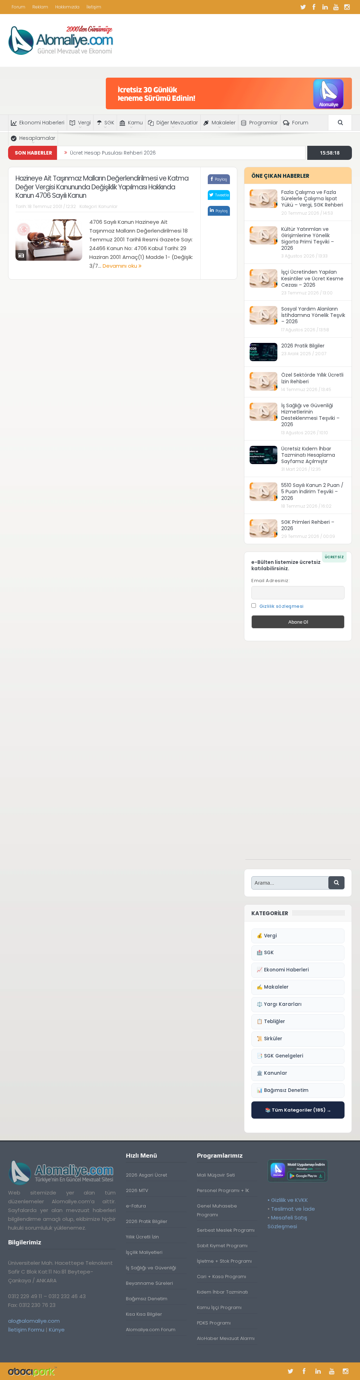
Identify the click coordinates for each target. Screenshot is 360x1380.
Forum (18, 7)
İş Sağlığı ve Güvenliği (151, 1267)
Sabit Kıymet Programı (222, 1245)
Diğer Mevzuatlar (177, 122)
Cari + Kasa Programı (221, 1276)
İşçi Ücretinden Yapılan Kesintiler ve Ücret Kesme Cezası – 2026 (312, 278)
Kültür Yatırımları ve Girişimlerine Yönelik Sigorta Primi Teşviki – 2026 (307, 239)
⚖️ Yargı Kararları (279, 1004)
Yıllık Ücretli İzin (142, 1236)
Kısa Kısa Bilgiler (144, 1314)
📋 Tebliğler (271, 1021)
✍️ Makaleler (273, 987)
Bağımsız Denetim (146, 1298)
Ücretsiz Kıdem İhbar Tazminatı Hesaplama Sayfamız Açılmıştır (308, 455)
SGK (109, 122)
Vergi (84, 122)
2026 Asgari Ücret (146, 1175)
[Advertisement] (298, 754)
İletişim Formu (26, 1329)
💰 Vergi (267, 935)
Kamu (135, 122)
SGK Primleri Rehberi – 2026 (307, 525)
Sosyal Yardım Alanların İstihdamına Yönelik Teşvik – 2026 (313, 315)
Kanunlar (107, 206)
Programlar (263, 122)
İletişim (93, 7)
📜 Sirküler (269, 1038)
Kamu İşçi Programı (219, 1307)
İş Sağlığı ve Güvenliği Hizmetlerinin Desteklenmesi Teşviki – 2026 (310, 415)
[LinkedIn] (325, 7)
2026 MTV (137, 1190)
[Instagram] (346, 7)
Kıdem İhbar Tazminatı (222, 1292)
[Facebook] (314, 7)
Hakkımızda (67, 7)
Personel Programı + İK (223, 1190)
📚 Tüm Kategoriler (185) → (298, 1110)
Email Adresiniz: (270, 580)
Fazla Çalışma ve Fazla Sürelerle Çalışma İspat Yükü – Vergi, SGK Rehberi (312, 198)
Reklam (40, 7)
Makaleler (224, 122)
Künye (57, 1329)
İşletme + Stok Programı (224, 1261)
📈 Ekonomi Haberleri (283, 969)
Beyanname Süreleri (149, 1283)
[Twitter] (303, 7)
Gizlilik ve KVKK (289, 1200)
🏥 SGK (265, 952)
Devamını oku (121, 265)
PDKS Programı (214, 1323)
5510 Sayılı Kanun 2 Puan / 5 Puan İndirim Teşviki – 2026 (312, 491)
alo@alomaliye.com (34, 1320)
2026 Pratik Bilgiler (302, 345)
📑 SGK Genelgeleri (280, 1056)
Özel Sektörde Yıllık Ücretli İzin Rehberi (312, 378)
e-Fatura (136, 1206)
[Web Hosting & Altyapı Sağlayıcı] (32, 1371)
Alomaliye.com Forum (150, 1329)
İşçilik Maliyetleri (144, 1252)
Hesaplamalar (37, 138)
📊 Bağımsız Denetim (282, 1090)
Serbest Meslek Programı (226, 1230)
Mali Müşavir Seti (216, 1175)
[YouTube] (335, 7)
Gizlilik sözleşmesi (281, 606)
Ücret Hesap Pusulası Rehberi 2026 (113, 152)
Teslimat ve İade (293, 1208)
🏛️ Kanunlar (272, 1073)
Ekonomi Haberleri (41, 122)
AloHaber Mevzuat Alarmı (226, 1338)
